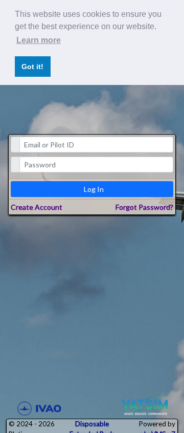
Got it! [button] (32, 66)
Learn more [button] (38, 40)
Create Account (36, 207)
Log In (94, 189)
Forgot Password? (144, 207)
